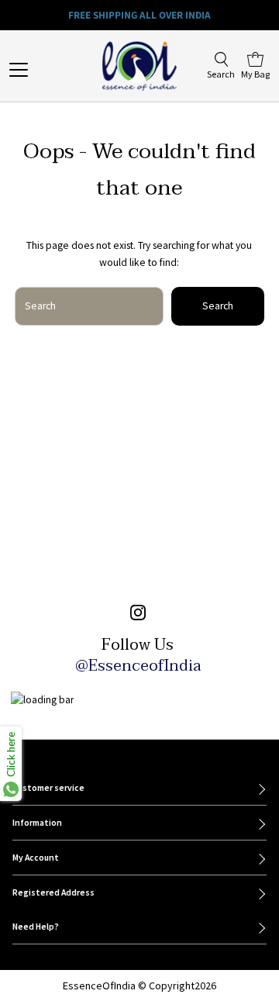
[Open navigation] (32, 69)
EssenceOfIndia (99, 985)
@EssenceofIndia (138, 666)
